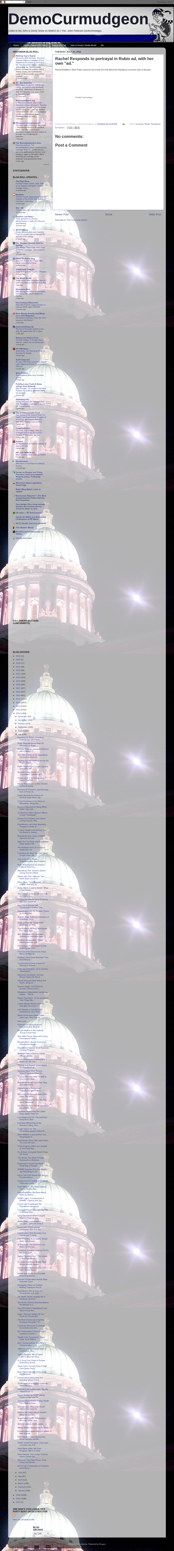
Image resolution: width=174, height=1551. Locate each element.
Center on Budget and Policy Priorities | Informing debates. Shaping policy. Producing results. (29, 475)
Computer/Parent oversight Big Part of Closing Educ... (33, 1211)
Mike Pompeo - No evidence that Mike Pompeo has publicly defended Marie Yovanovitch (31, 390)
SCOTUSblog (22, 230)
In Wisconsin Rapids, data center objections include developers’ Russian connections (31, 105)
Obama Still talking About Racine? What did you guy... (32, 1413)
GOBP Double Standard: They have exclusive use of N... (33, 1444)
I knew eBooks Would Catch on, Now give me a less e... (31, 1005)
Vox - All (19, 208)
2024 (18, 663)
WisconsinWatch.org (25, 101)
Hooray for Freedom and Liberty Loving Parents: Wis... (31, 820)
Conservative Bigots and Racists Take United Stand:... (31, 1269)
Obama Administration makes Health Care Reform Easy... (33, 1402)
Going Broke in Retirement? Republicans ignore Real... (30, 1089)
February (22, 1487)
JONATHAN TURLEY (25, 270)
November (23, 720)
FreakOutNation (23, 428)
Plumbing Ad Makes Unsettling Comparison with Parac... (31, 738)
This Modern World (24, 528)
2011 (18, 710)
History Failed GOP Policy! (36, 45)
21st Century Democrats (27, 303)
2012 (18, 706)
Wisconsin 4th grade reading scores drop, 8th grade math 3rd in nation (30, 330)
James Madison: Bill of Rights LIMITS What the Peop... (30, 1356)
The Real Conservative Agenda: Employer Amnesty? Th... (31, 1321)
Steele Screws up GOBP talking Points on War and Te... (31, 1396)
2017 (18, 688)
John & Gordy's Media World (83, 45)
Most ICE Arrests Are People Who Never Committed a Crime (29, 262)
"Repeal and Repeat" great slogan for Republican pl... (32, 1066)
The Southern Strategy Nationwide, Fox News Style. (33, 930)
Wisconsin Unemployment (28, 123)
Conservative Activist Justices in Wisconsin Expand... (31, 964)
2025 (18, 660)
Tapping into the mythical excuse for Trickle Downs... (33, 762)
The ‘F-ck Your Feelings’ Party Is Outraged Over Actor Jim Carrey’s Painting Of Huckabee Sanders (29, 433)
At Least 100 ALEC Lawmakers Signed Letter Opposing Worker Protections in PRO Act (31, 364)
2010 (18, 713)
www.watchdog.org (25, 327)
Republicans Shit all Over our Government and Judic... (30, 1292)
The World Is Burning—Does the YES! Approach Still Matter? (31, 319)
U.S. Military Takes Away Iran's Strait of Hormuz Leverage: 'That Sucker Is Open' (30, 249)
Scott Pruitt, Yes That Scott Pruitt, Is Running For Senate (30, 352)
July (20, 734)
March (21, 1483)
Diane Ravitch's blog (25, 259)
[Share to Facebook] (76, 127)
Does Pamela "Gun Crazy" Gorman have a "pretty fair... (33, 1455)
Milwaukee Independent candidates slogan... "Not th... (33, 993)
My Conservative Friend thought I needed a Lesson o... (32, 1332)
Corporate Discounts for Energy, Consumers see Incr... (31, 1327)
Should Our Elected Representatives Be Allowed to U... (33, 1304)
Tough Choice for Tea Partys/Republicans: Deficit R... (32, 1130)
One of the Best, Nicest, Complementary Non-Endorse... (32, 860)
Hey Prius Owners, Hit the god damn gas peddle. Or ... (33, 1107)
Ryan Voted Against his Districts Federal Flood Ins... (31, 866)
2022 (18, 670)
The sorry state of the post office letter (31, 125)
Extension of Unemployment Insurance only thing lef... (30, 1026)
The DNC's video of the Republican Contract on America (33, 756)
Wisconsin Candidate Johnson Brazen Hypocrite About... (31, 976)
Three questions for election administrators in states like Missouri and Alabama (30, 221)
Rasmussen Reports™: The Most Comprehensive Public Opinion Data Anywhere (31, 498)
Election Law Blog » (25, 217)
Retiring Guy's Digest (25, 56)
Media (147, 124)
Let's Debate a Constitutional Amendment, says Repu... (30, 1011)
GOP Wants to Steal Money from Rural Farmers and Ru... (32, 1438)
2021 (18, 674)
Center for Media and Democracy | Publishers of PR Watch (31, 518)
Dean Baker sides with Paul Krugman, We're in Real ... (30, 1450)
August (21, 731)
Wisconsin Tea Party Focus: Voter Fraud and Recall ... (32, 1461)
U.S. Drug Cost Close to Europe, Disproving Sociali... (31, 1361)
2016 (18, 692)
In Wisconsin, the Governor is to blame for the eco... (31, 1246)
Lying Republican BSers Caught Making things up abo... (31, 1217)
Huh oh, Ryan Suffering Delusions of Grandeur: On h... (33, 918)
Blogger (102, 1544)
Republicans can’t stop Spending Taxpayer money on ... (32, 825)
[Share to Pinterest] (78, 127)
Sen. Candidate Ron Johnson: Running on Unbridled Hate (30, 935)
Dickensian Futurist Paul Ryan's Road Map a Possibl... (31, 1165)
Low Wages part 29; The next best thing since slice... (32, 1118)
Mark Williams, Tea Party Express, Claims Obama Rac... (32, 1188)
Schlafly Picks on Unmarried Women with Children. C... (33, 750)
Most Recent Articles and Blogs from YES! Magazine (30, 315)
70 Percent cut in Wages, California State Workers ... (33, 1385)
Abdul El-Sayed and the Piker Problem (31, 272)
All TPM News (22, 349)
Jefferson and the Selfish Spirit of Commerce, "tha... (32, 1350)
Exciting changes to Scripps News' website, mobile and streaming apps (30, 341)
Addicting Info (22, 399)
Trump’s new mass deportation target (30, 210)
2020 (18, 677)
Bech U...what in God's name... (31, 1424)
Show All (46, 164)
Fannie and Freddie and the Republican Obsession (30, 1205)
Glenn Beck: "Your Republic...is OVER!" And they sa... (31, 883)
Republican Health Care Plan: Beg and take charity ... (32, 1084)
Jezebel (19, 442)
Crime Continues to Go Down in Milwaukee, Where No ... (31, 802)
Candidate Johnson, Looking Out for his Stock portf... (33, 1251)
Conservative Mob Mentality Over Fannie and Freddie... (32, 1234)
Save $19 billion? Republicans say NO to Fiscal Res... (32, 1309)
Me (102, 45)
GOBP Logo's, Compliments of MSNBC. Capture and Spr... (31, 1199)
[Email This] (68, 127)
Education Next (23, 289)
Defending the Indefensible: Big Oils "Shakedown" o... (33, 1390)
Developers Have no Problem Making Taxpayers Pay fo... (30, 1286)
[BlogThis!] (70, 127)
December (23, 717)
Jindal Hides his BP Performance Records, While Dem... (32, 1419)
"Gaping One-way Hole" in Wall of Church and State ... (32, 1078)
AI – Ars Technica (24, 83)
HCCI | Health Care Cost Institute (31, 523)
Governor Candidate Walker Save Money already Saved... (32, 1263)
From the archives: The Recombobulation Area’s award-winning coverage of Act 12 (31, 147)
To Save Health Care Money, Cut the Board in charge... (32, 831)
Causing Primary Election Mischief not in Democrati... (32, 1101)
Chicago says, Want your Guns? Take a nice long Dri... (31, 1408)
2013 (18, 703)
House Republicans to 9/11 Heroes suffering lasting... (32, 785)
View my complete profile (23, 1520)
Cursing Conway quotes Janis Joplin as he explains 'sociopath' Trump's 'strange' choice (30, 185)
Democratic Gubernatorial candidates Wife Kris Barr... (30, 1228)
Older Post (155, 214)
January (22, 1491)
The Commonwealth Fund (28, 413)
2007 (18, 1502)
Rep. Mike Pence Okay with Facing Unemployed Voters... (33, 1037)
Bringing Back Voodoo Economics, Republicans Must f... (32, 1043)
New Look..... (23, 1021)
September (23, 727)
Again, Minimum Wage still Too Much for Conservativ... (31, 1315)
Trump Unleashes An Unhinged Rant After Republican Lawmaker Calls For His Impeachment (30, 404)
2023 (18, 667)
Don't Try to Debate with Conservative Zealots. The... (31, 906)
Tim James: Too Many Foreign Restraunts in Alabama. (31, 1159)
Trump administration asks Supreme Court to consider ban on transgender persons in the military (30, 234)
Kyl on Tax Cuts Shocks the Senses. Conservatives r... (33, 1176)
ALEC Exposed (23, 360)
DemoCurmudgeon (78, 19)
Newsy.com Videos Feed (27, 338)
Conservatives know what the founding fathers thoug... (30, 1379)
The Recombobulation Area (28, 143)
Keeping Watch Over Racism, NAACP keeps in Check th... (31, 1072)
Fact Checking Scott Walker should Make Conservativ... (32, 1240)
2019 (18, 681)
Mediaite (20, 195)
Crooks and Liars (24, 538)
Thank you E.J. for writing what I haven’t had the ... (31, 779)
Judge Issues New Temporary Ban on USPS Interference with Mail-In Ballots (31, 281)
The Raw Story (22, 181)
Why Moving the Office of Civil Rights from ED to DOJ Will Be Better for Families (30, 293)
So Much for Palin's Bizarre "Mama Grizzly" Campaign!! (32, 814)
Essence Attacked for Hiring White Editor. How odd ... (32, 808)
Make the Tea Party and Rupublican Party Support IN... (33, 843)
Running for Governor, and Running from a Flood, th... (33, 791)
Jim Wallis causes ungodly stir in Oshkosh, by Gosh (31, 1298)
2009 (18, 1495)
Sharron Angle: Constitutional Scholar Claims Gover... (30, 987)
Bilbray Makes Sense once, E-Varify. (33, 1428)
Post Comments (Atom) (77, 220)
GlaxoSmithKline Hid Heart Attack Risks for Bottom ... (32, 1193)
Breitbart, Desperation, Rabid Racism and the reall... (30, 941)
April (20, 1480)
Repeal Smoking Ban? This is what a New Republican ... (32, 1257)
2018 (18, 685)
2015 (18, 695)
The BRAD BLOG (23, 278)
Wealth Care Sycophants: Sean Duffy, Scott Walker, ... (31, 1338)
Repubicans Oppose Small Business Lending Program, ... (33, 1049)
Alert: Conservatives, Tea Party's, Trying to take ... (32, 1344)
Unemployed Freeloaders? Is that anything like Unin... (32, 947)
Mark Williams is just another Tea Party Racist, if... (32, 1136)
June (20, 1473)
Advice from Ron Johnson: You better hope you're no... (31, 877)
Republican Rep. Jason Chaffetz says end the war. (31, 837)
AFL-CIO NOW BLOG (25, 453)
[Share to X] (73, 127)
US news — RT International (29, 513)
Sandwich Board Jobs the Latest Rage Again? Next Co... (31, 1112)
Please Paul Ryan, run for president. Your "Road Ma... (33, 999)
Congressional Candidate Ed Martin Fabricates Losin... (33, 1182)
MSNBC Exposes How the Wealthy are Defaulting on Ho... (32, 1170)
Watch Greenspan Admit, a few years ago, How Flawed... (31, 1016)
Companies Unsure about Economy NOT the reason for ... (33, 901)
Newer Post (62, 214)
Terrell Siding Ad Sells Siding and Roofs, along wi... (32, 982)
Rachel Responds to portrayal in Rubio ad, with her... (31, 1060)
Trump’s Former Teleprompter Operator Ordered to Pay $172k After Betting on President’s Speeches (31, 199)
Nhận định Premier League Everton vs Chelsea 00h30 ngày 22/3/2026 (31, 306)
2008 (18, 1499)
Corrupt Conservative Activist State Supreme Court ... (32, 1280)
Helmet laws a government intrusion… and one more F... (31, 1222)
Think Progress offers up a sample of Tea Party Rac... (32, 1147)
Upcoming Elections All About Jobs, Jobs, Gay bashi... (33, 1095)
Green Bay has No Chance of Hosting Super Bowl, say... (30, 796)
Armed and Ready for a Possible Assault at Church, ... (31, 1275)
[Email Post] (123, 124)
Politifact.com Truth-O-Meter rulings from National (29, 385)
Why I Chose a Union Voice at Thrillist (31, 455)
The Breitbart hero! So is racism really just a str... (31, 849)
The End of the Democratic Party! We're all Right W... (32, 953)
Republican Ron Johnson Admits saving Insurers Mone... (31, 872)
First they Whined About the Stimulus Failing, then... (29, 1124)
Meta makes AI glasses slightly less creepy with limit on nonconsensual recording (30, 87)
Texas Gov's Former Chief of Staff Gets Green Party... (32, 1367)
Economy (139, 124)
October (22, 724)
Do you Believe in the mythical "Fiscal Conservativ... (30, 1031)
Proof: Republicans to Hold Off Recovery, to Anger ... (31, 744)
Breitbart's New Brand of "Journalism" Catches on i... (30, 773)
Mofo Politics (22, 373)
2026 (18, 656)
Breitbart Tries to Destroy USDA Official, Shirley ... (31, 1055)
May (20, 1476)
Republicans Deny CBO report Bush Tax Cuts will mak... (33, 1141)
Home (16, 45)
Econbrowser (22, 461)
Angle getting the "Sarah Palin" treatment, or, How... (31, 924)
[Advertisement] (21, 561)
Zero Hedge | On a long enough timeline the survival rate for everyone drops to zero (30, 506)
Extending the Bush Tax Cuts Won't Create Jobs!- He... (33, 854)
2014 (18, 699)
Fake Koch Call (59, 45)
